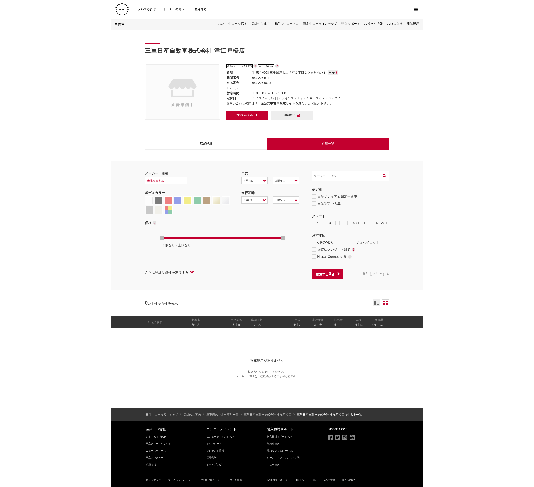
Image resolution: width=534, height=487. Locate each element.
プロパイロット (367, 242)
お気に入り (395, 23)
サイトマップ (153, 480)
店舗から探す (260, 23)
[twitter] (337, 437)
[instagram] (344, 437)
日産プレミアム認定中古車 (337, 196)
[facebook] (330, 437)
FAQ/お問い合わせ (277, 480)
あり (383, 324)
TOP (221, 23)
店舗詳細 (206, 143)
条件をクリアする (375, 274)
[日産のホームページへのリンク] (122, 6)
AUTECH (360, 223)
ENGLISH (300, 480)
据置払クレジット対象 (334, 249)
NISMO (381, 223)
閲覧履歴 (413, 23)
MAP (333, 72)
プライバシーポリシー (180, 480)
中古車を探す (237, 23)
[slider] (162, 238)
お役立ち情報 (373, 23)
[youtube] (352, 437)
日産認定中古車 (329, 203)
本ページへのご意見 (324, 480)
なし (375, 324)
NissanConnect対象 (332, 256)
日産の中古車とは (286, 23)
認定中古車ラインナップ (320, 23)
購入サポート (350, 23)
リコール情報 (234, 480)
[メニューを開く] (416, 9)
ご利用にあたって (210, 480)
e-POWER (325, 242)
